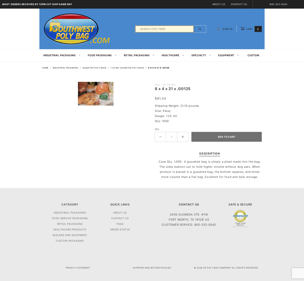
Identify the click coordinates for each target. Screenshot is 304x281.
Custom (253, 55)
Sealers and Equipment (69, 235)
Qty (157, 129)
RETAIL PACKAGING (137, 55)
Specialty (198, 55)
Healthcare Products (69, 229)
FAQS (120, 223)
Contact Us (239, 4)
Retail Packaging (70, 223)
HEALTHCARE (170, 55)
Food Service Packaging (70, 218)
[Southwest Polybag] (77, 28)
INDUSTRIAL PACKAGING (59, 55)
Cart (252, 28)
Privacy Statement (78, 267)
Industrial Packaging (70, 212)
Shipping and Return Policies (152, 267)
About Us (218, 4)
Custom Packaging (70, 240)
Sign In (227, 28)
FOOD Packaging (100, 55)
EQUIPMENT (226, 55)
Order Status (120, 229)
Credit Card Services (240, 224)
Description (209, 153)
